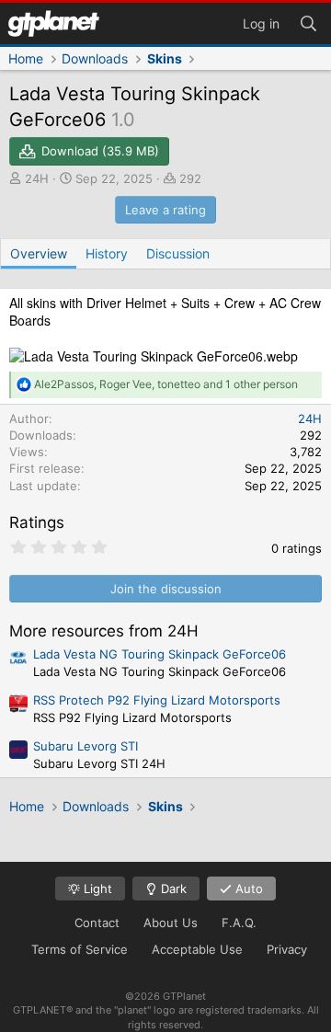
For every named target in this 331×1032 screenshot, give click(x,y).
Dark (172, 888)
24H (37, 178)
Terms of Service (79, 949)
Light (96, 888)
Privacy (287, 949)
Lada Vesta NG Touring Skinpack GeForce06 (159, 654)
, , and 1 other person (166, 384)
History (107, 253)
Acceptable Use (197, 949)
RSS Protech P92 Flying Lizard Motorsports (156, 700)
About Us (170, 922)
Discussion (178, 253)
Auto (247, 888)
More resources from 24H (104, 631)
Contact (97, 922)
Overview (38, 253)
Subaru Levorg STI (85, 746)
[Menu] (53, 23)
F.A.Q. (239, 922)
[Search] (308, 22)
